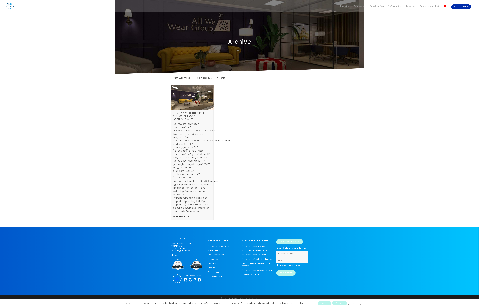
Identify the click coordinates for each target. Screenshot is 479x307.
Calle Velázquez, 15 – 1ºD (181, 244)
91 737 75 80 (179, 248)
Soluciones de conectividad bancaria (257, 270)
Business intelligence (250, 274)
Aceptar (324, 303)
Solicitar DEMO (461, 7)
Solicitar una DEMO (289, 242)
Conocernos (213, 259)
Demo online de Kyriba (217, 277)
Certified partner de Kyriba (218, 246)
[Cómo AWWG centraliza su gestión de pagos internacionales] (192, 97)
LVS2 (256, 298)
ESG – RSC (212, 263)
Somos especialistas (216, 255)
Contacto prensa (214, 272)
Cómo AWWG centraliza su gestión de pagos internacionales (189, 116)
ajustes (300, 303)
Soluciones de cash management (255, 246)
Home (239, 50)
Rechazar (339, 303)
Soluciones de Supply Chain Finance (257, 259)
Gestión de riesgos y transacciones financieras (256, 264)
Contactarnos (213, 268)
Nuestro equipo (214, 250)
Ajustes (354, 303)
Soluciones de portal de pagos (254, 250)
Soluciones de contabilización (254, 255)
